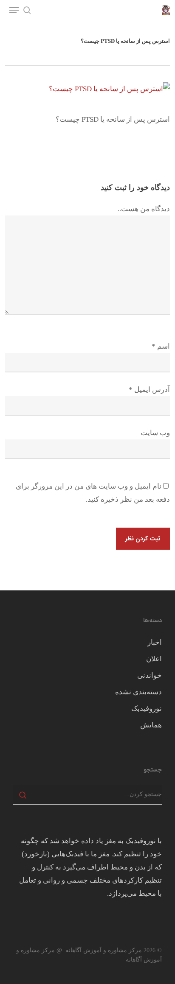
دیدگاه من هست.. (144, 209)
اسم (161, 346)
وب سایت (155, 433)
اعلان (154, 659)
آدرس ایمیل (149, 390)
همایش (151, 725)
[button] (14, 10)
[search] (27, 10)
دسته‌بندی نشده (138, 692)
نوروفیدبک (146, 708)
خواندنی (149, 675)
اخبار (154, 642)
